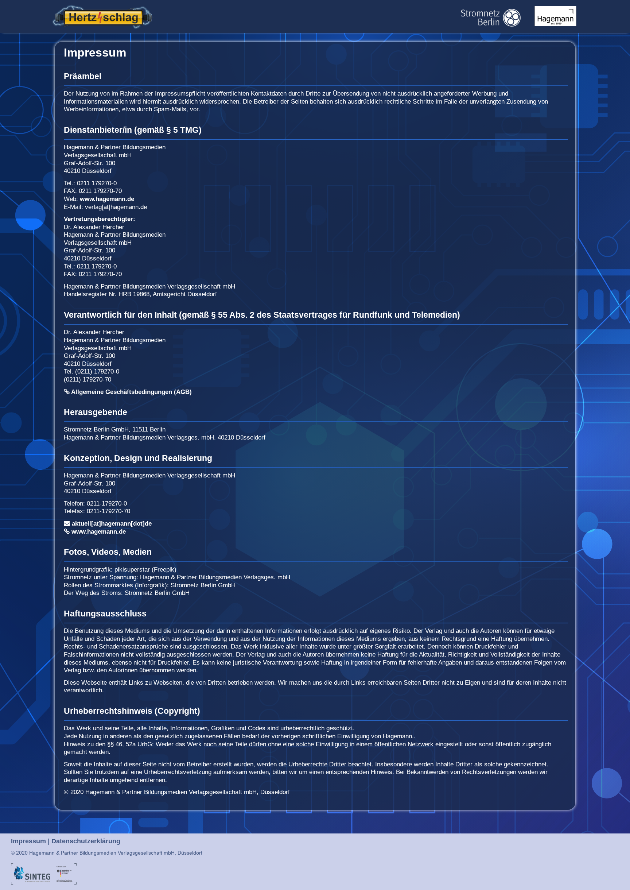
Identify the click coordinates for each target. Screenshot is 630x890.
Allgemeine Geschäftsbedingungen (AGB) (131, 391)
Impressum (28, 841)
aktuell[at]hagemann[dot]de (111, 523)
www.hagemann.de (107, 199)
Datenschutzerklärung (85, 841)
